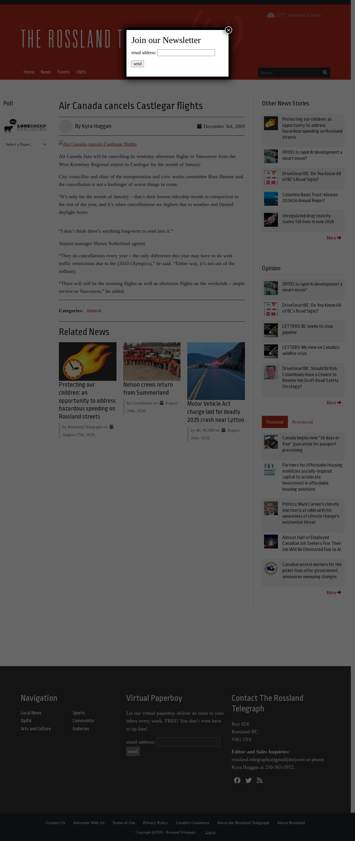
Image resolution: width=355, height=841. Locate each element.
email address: (143, 52)
